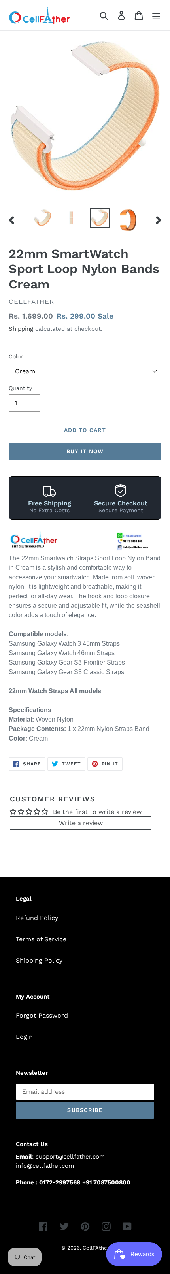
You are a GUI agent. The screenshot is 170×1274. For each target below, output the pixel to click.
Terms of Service (41, 939)
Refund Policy (37, 918)
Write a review (81, 823)
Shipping (21, 328)
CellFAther (96, 1248)
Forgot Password (42, 1015)
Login (24, 1036)
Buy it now (85, 451)
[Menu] (156, 15)
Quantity (20, 388)
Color (16, 356)
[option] (42, 218)
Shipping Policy (39, 960)
